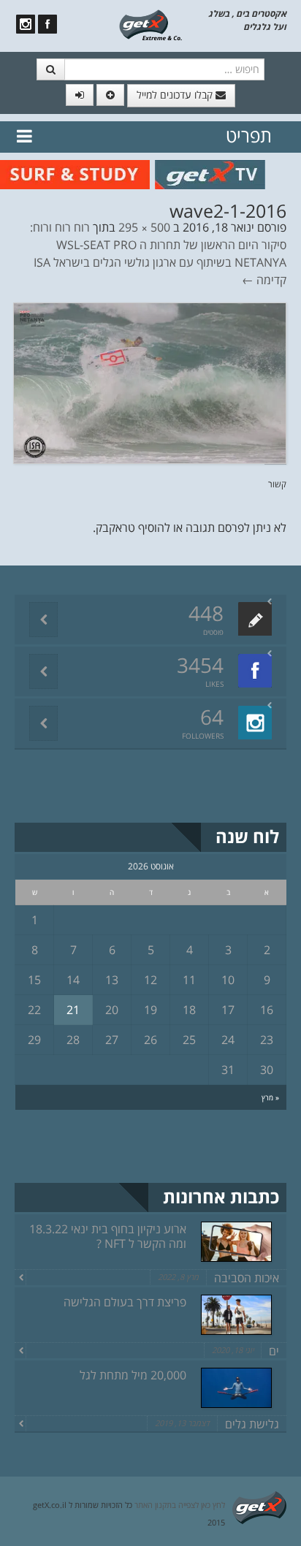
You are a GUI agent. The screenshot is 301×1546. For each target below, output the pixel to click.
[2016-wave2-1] (149, 382)
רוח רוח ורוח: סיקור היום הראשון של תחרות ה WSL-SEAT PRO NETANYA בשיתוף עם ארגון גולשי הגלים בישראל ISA (158, 244)
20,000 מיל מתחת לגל (133, 1375)
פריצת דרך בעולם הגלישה (125, 1302)
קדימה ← (264, 280)
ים (274, 1351)
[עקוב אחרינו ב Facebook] (47, 24)
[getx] (150, 24)
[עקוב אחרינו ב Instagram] (25, 24)
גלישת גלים (252, 1424)
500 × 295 (144, 227)
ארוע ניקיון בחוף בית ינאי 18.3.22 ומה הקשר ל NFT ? (107, 1236)
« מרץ (270, 1097)
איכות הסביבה (246, 1278)
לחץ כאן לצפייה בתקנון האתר (179, 1504)
